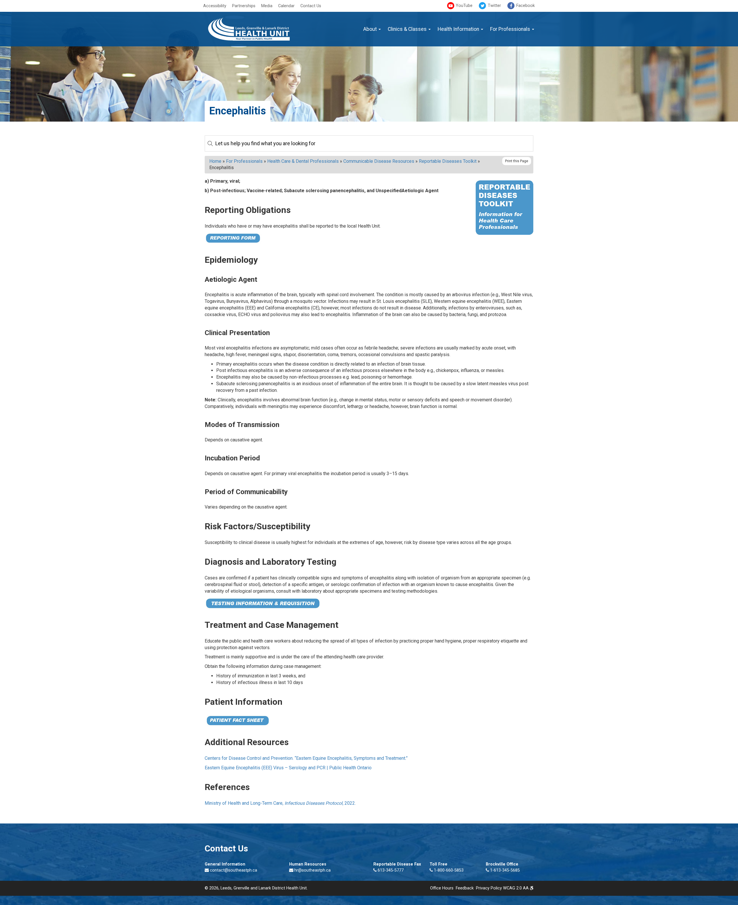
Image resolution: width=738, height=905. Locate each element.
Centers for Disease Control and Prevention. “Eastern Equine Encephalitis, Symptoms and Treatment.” (306, 758)
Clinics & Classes (408, 29)
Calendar (286, 5)
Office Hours (441, 888)
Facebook (525, 5)
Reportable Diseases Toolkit (448, 161)
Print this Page (516, 161)
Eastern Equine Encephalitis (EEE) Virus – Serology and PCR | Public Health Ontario (288, 767)
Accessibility (214, 5)
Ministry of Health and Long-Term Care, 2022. (280, 803)
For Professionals (510, 29)
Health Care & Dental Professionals (303, 161)
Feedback (465, 888)
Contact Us (310, 5)
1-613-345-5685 (504, 870)
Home (215, 161)
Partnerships (243, 5)
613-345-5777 (390, 870)
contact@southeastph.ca (233, 870)
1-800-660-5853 (448, 870)
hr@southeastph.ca (312, 870)
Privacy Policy (489, 888)
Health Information (459, 29)
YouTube (463, 5)
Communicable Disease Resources (378, 161)
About (370, 29)
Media (266, 5)
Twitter (494, 5)
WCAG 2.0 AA (516, 888)
